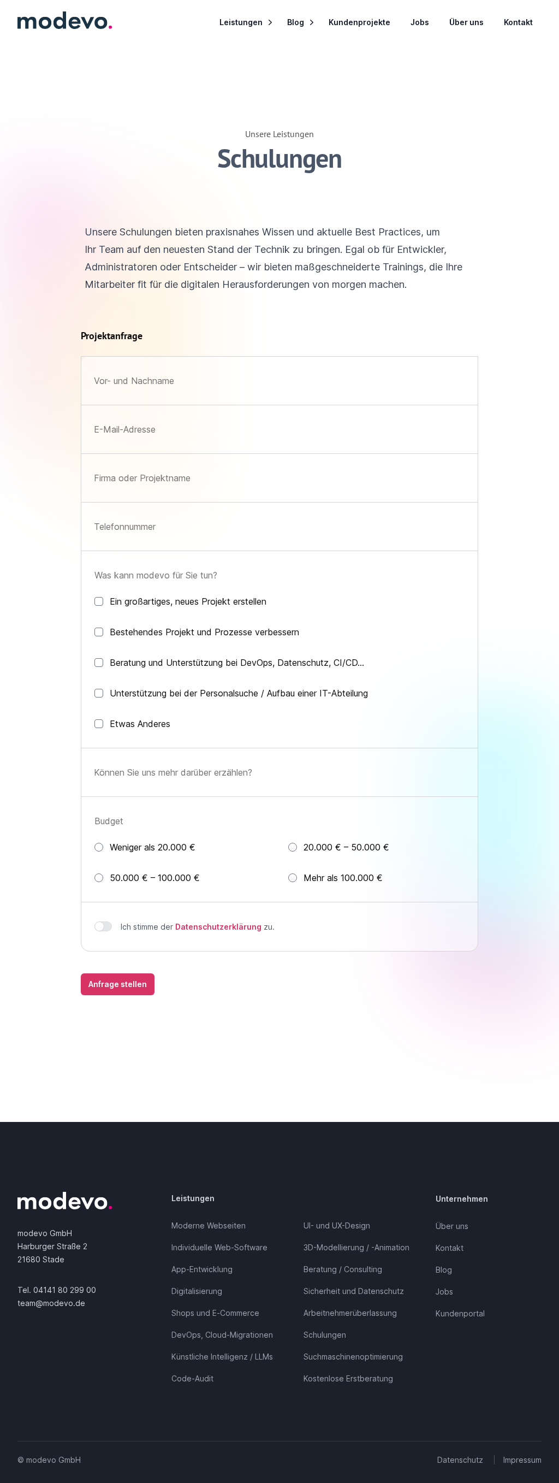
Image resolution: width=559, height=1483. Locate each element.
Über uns (466, 22)
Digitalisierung (196, 1291)
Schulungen (325, 1334)
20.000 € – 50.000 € (346, 847)
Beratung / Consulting (343, 1269)
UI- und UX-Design (337, 1225)
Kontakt (518, 22)
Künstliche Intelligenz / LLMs (222, 1356)
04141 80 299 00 (64, 1290)
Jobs (420, 22)
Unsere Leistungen (279, 133)
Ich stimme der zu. (198, 926)
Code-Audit (192, 1378)
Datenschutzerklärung (218, 926)
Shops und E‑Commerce (215, 1312)
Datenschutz (460, 1459)
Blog (295, 22)
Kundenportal (460, 1313)
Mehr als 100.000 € (343, 877)
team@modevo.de (51, 1303)
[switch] (103, 926)
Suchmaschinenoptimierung (353, 1356)
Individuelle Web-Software (219, 1247)
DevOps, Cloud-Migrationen (222, 1334)
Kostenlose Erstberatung (348, 1378)
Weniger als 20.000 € (152, 847)
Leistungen (241, 22)
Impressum (522, 1459)
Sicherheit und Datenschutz (354, 1291)
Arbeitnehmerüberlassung (350, 1312)
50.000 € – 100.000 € (155, 877)
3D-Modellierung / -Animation (356, 1247)
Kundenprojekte (359, 22)
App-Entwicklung (202, 1269)
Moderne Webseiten (208, 1225)
